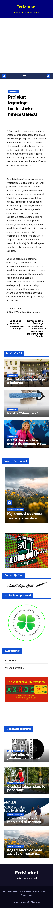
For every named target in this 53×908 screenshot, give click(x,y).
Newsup (43, 891)
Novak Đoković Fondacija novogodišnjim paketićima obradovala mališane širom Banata (35, 329)
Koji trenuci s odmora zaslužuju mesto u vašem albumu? (24, 518)
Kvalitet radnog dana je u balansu (26, 381)
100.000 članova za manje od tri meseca (24, 820)
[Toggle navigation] (24, 76)
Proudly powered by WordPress (17, 891)
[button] (44, 76)
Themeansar (26, 895)
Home (15, 902)
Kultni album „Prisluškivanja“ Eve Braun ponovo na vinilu (26, 758)
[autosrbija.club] (26, 584)
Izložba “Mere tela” (22, 413)
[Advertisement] (26, 45)
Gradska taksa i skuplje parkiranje (26, 788)
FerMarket (26, 6)
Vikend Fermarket (15, 509)
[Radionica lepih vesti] (26, 622)
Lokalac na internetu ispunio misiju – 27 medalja (18, 325)
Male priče (35, 902)
